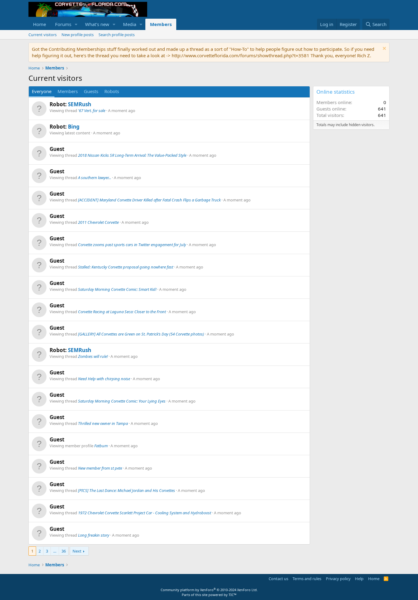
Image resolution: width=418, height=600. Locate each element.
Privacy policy (338, 578)
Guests (91, 91)
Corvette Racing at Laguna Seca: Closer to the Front (122, 311)
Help (359, 578)
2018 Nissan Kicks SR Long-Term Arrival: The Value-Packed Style (132, 155)
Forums (63, 24)
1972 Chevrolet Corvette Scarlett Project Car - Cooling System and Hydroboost (144, 513)
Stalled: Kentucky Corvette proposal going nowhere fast (125, 267)
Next (77, 551)
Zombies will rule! (93, 356)
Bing (74, 126)
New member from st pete (100, 468)
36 (64, 551)
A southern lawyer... (94, 177)
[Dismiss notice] (383, 49)
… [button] (54, 551)
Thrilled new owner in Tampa (103, 423)
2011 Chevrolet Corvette (98, 222)
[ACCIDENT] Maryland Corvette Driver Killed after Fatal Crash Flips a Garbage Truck (149, 200)
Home (39, 24)
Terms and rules (307, 578)
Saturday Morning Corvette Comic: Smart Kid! (117, 289)
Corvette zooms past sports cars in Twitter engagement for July (132, 244)
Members (161, 24)
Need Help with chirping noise (104, 378)
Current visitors (42, 34)
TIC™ (233, 594)
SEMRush (79, 104)
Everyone (41, 91)
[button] (76, 24)
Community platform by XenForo (209, 589)
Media (129, 24)
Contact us (278, 578)
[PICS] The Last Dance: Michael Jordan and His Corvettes (126, 490)
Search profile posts (117, 34)
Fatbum (101, 445)
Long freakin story (93, 535)
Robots (111, 91)
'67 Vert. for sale (91, 110)
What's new (97, 24)
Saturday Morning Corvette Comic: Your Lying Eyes (122, 401)
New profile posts (78, 34)
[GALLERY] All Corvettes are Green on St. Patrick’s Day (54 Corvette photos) (141, 334)
